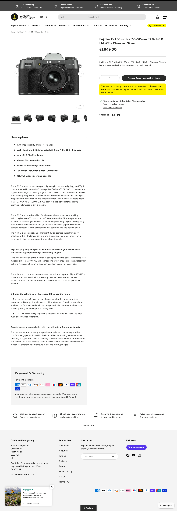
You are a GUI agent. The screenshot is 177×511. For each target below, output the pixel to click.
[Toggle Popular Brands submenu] (28, 25)
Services (109, 25)
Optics (95, 25)
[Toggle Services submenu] (116, 25)
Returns (62, 466)
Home (13, 32)
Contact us (64, 445)
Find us (62, 456)
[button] (165, 17)
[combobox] (102, 17)
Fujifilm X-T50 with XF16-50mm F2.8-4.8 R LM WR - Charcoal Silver (33, 32)
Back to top (88, 425)
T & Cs (62, 476)
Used (35, 25)
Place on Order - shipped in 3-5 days (144, 78)
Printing (124, 25)
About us (63, 450)
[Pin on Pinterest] (118, 115)
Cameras (48, 25)
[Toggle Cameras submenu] (55, 25)
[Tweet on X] (108, 115)
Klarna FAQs (64, 481)
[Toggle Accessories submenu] (87, 25)
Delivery (63, 461)
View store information (112, 108)
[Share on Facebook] (113, 115)
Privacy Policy (65, 471)
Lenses (63, 25)
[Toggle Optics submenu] (100, 25)
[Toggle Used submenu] (39, 25)
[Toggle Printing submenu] (130, 25)
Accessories (79, 25)
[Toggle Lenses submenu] (68, 25)
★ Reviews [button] (88, 508)
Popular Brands (18, 25)
